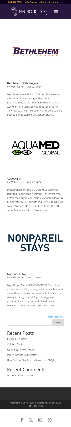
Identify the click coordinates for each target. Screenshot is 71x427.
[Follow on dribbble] (49, 420)
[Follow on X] (31, 420)
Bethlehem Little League (22, 83)
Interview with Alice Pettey (22, 354)
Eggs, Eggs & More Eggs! (21, 349)
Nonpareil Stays (17, 274)
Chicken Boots (15, 344)
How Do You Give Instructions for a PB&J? (30, 360)
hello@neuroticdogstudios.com (41, 2)
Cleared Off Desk (17, 339)
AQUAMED (14, 179)
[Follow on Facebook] (22, 420)
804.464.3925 (15, 2)
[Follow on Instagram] (40, 420)
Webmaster (17, 86)
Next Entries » (56, 316)
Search (58, 322)
